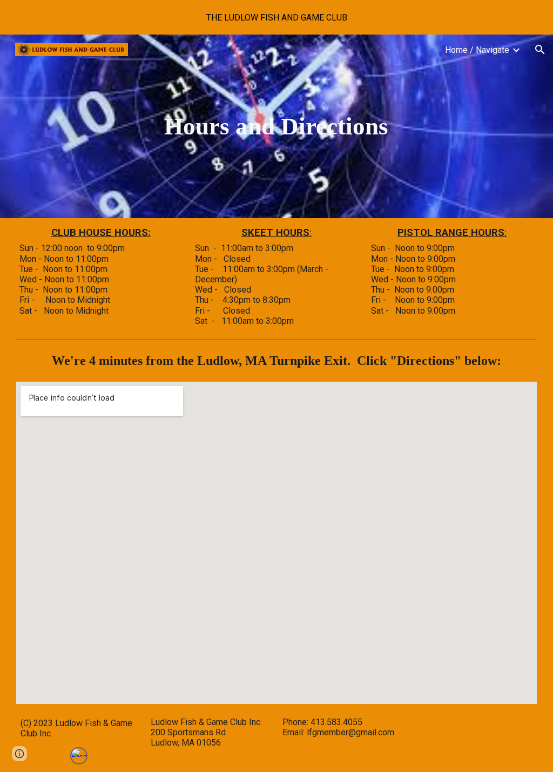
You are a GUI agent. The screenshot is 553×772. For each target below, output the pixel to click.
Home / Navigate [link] (477, 50)
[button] (540, 50)
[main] (276, 126)
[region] (276, 17)
